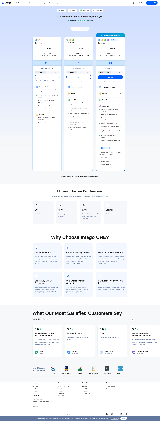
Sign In (140, 3)
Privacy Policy (47, 414)
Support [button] (58, 3)
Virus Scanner (62, 388)
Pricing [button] (42, 3)
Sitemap (76, 414)
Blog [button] (50, 3)
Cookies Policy (64, 414)
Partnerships (35, 406)
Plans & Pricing (86, 388)
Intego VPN (61, 395)
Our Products (36, 386)
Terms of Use (55, 414)
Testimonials (36, 319)
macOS (34, 388)
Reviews (45, 319)
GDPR (71, 414)
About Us (84, 386)
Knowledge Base (110, 386)
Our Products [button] (20, 3)
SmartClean (61, 393)
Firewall (60, 391)
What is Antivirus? (37, 399)
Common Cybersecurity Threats (40, 401)
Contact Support (110, 388)
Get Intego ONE (152, 3)
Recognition (85, 391)
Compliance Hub (86, 393)
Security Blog (35, 403)
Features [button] (32, 3)
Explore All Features (63, 386)
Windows (34, 391)
